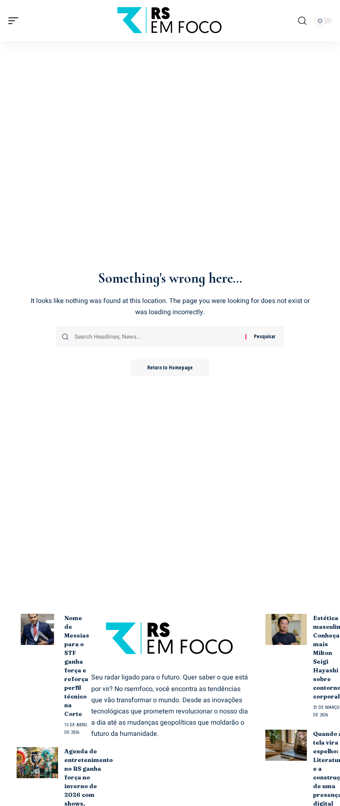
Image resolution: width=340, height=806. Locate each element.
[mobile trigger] (15, 20)
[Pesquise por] (156, 336)
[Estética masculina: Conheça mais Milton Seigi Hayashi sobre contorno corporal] (286, 629)
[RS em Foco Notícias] (170, 20)
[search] (302, 21)
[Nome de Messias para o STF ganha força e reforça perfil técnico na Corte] (37, 629)
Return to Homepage (170, 368)
